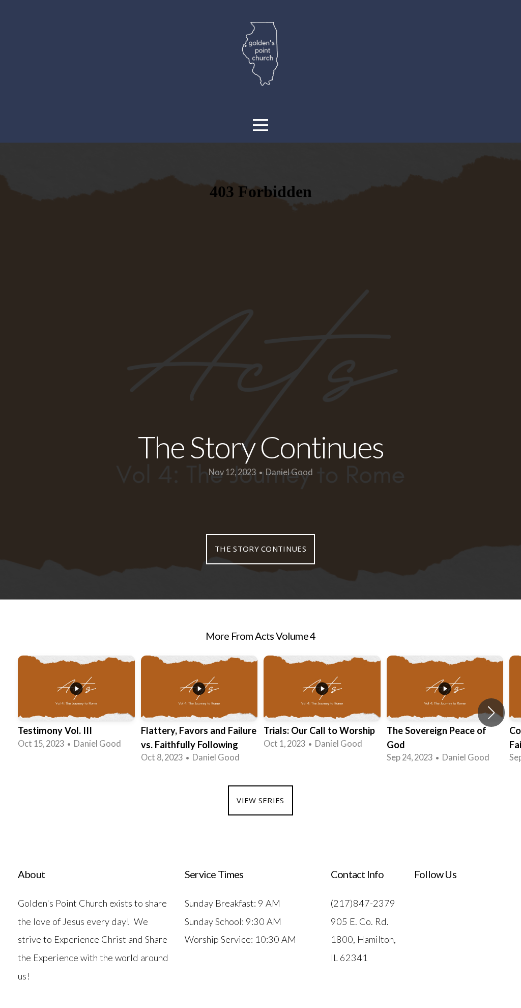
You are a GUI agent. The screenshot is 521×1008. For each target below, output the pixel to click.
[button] (491, 712)
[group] (76, 706)
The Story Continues (260, 548)
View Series (260, 800)
